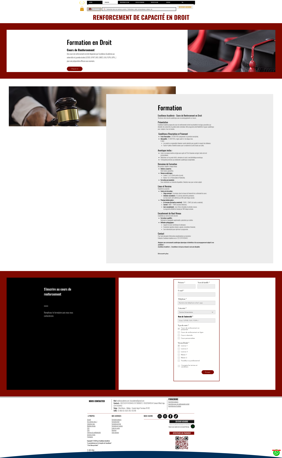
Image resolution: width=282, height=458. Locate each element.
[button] (82, 8)
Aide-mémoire (115, 432)
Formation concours (116, 419)
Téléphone (181, 299)
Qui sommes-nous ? (92, 421)
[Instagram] (165, 416)
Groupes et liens (91, 435)
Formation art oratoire (117, 426)
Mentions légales (91, 426)
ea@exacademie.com (123, 400)
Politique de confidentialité (94, 432)
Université (181, 308)
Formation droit (115, 421)
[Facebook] (170, 416)
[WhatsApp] (160, 416)
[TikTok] (176, 416)
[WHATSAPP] (193, 426)
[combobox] (196, 312)
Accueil (89, 419)
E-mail (180, 290)
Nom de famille (203, 282)
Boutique (114, 430)
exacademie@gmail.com (137, 400)
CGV (88, 428)
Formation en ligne (116, 424)
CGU (88, 430)
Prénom (181, 282)
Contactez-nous (91, 424)
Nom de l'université (185, 316)
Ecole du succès (116, 428)
